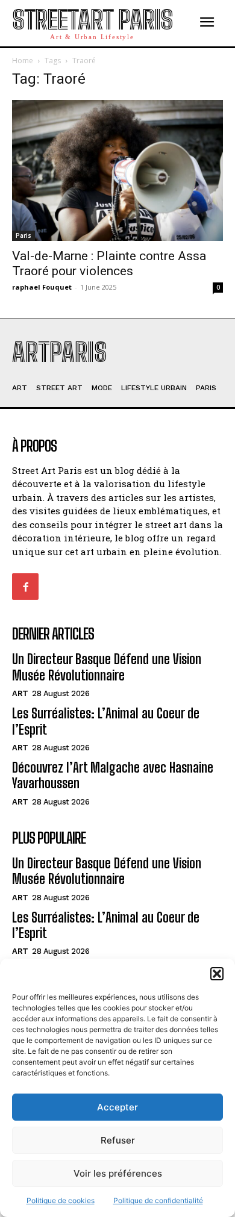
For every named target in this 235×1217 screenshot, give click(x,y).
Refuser (118, 1140)
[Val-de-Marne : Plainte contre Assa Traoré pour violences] (117, 170)
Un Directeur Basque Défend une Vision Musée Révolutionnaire (106, 667)
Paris (23, 235)
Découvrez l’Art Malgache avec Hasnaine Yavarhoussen (112, 775)
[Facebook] (25, 586)
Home (22, 60)
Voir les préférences (118, 1173)
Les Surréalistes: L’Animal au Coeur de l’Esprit (105, 721)
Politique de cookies (61, 1200)
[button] (217, 974)
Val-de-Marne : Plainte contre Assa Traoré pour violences (109, 263)
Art (20, 693)
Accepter (117, 1107)
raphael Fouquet (42, 286)
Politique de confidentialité (158, 1200)
